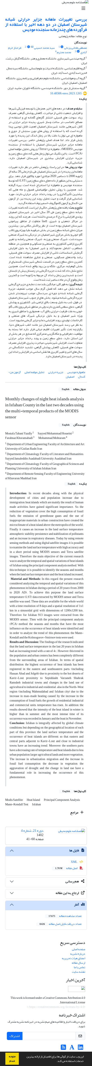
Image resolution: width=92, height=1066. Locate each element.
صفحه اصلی (78, 949)
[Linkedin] (80, 1048)
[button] (55, 1061)
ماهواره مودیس (76, 372)
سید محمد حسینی (44, 48)
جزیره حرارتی (55, 372)
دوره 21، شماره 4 (32, 830)
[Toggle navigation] (47, 8)
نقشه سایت (78, 972)
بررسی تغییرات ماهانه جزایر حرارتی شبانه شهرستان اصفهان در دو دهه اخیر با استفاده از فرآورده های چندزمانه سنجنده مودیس (46, 24)
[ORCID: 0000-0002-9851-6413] (28, 47)
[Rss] (63, 1048)
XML (74, 862)
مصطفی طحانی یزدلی (75, 48)
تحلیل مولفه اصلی (34, 372)
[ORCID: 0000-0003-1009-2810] (62, 47)
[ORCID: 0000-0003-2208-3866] (78, 51)
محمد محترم (64, 52)
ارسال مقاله (78, 963)
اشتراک (15, 1036)
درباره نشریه (77, 954)
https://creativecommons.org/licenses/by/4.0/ (56, 1007)
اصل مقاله (66, 868)
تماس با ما (79, 967)
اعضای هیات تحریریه (73, 958)
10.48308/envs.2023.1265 (66, 93)
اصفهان (70, 377)
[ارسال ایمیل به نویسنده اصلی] (32, 47)
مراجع (74, 812)
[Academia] (72, 1048)
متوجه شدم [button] (12, 1058)
